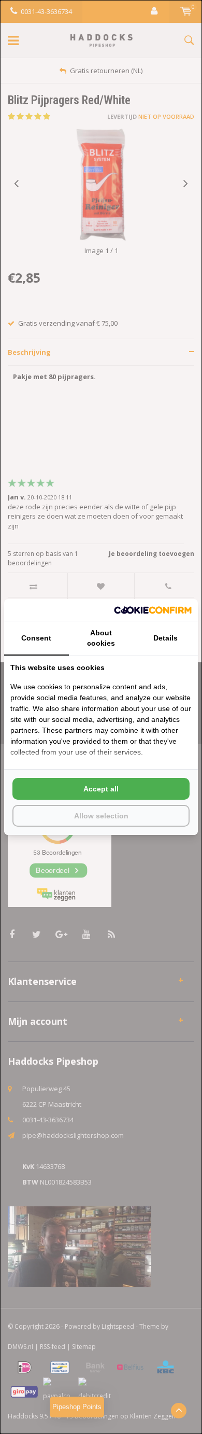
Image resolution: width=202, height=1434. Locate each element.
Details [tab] (165, 638)
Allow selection (101, 816)
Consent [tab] (36, 638)
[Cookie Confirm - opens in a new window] (153, 610)
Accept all (101, 789)
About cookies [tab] (101, 638)
